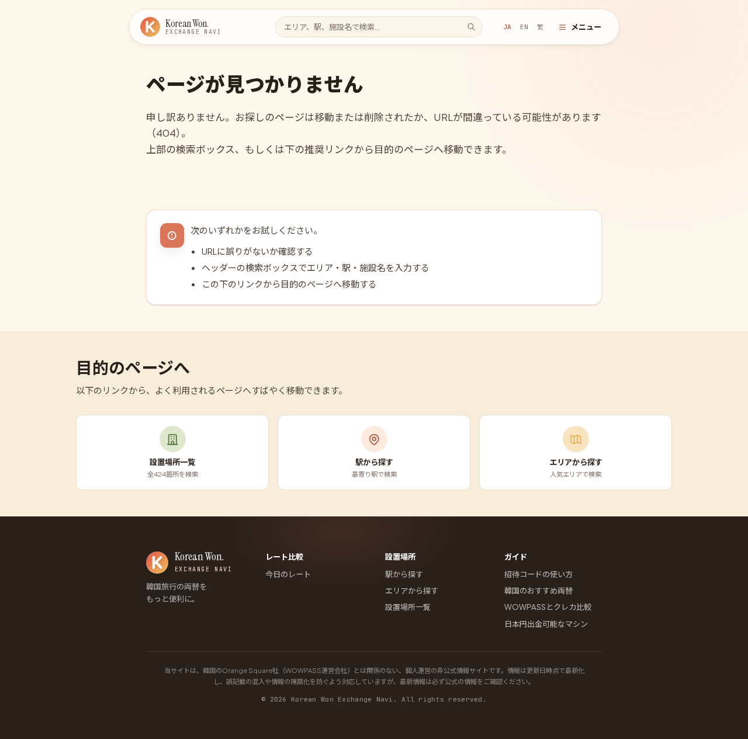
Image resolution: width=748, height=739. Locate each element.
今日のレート (288, 574)
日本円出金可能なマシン (546, 624)
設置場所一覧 (408, 607)
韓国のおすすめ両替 (538, 590)
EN (524, 27)
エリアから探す (411, 590)
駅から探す (404, 574)
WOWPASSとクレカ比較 (547, 607)
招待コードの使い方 (538, 574)
